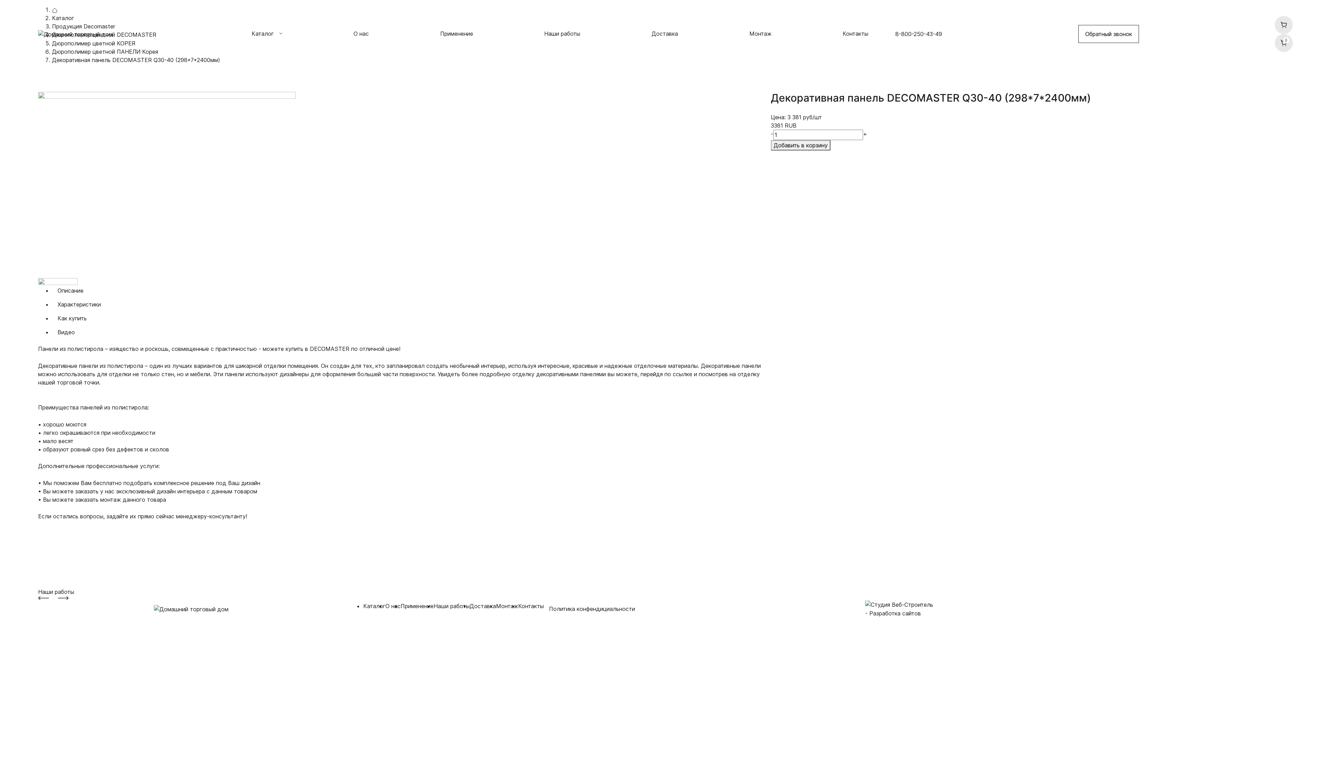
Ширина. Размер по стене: (74, 524)
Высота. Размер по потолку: (76, 558)
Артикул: (49, 541)
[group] (402, 185)
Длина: (47, 533)
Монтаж (760, 33)
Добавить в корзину (801, 145)
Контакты (855, 33)
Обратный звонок (1108, 34)
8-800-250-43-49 (918, 34)
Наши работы (562, 33)
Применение (456, 33)
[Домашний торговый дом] (75, 33)
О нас (361, 33)
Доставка (665, 33)
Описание (71, 290)
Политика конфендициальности (592, 608)
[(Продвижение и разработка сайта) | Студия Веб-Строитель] (899, 604)
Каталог (374, 606)
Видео (66, 332)
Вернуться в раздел (73, 77)
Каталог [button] (263, 33)
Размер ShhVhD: (60, 549)
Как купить (72, 318)
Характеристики (79, 304)
